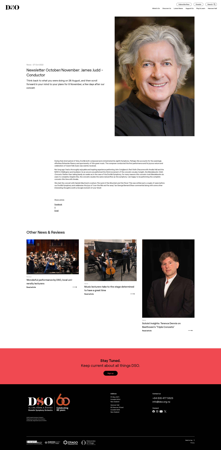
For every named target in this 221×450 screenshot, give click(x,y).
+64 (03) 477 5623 (162, 398)
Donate (198, 4)
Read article (31, 287)
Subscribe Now (184, 4)
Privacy (192, 442)
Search (210, 4)
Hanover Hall (212, 8)
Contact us (156, 394)
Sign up (111, 373)
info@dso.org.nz (161, 401)
